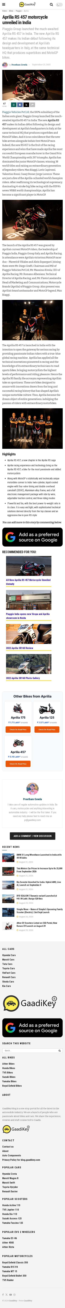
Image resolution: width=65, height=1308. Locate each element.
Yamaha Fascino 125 (12, 1222)
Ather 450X (8, 1242)
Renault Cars (9, 977)
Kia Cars (6, 986)
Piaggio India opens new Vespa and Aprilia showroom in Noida (28, 616)
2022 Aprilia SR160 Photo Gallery (23, 678)
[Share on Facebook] (20, 104)
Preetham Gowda (19, 64)
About (5, 1151)
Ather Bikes (8, 1063)
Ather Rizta (8, 1247)
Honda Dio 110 (9, 1214)
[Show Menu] (3, 4)
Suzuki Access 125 (12, 1218)
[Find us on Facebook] (3, 1295)
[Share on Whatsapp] (13, 104)
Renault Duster (10, 1191)
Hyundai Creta (9, 1173)
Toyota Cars (8, 968)
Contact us (8, 1146)
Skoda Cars (8, 981)
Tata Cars (7, 964)
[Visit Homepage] (27, 5)
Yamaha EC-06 (9, 1238)
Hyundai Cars (9, 955)
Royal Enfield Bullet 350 (14, 1275)
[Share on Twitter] (26, 104)
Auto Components (11, 1155)
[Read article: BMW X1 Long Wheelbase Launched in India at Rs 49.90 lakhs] (8, 857)
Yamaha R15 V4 (10, 1266)
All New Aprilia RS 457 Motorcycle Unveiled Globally (28, 582)
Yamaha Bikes (9, 1081)
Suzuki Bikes (8, 1077)
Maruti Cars (8, 959)
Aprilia (26, 11)
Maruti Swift (8, 1182)
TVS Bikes (7, 1072)
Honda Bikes (8, 1068)
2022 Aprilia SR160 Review (19, 648)
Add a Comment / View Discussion (33, 836)
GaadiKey (13, 1301)
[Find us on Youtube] (10, 1295)
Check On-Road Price (18, 729)
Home (4, 11)
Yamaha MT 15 (9, 1271)
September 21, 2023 (41, 64)
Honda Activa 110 (11, 1205)
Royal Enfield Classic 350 (15, 1262)
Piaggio (18, 11)
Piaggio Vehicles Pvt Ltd (15, 112)
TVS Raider (8, 1280)
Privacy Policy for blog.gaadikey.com (21, 1159)
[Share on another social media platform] (32, 104)
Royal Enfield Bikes (12, 1085)
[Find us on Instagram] (14, 1295)
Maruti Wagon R (10, 1178)
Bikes (11, 11)
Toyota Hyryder (10, 1187)
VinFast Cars (8, 972)
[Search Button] (51, 4)
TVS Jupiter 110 (10, 1209)
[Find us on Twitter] (6, 1295)
